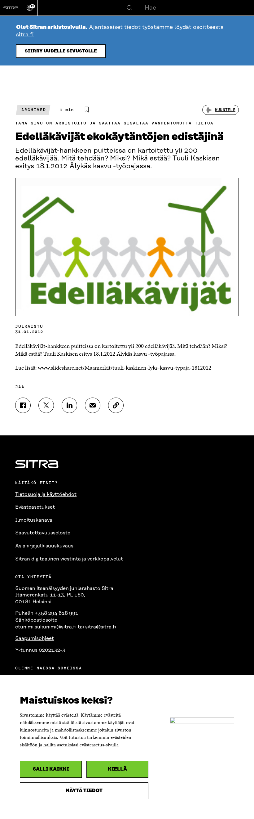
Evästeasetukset (35, 507)
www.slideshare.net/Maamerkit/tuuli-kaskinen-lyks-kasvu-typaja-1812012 (124, 367)
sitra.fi (25, 35)
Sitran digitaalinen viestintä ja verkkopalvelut (69, 559)
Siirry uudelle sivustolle (61, 51)
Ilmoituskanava (33, 520)
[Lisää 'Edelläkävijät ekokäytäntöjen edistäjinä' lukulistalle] (86, 109)
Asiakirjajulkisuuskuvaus (44, 546)
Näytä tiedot (84, 790)
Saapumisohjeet (34, 638)
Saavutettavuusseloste (42, 533)
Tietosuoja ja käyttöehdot (46, 494)
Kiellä (117, 769)
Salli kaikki (51, 769)
